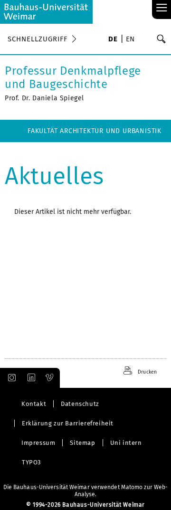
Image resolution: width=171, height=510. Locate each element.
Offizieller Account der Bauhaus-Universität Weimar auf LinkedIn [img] (30, 378)
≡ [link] (161, 8)
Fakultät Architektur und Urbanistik (95, 131)
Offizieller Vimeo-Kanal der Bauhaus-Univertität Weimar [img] (50, 378)
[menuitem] (113, 40)
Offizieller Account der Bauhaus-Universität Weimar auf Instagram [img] (10, 378)
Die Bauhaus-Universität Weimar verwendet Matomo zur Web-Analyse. (85, 491)
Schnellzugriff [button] (37, 39)
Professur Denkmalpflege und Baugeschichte (73, 77)
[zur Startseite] (46, 12)
